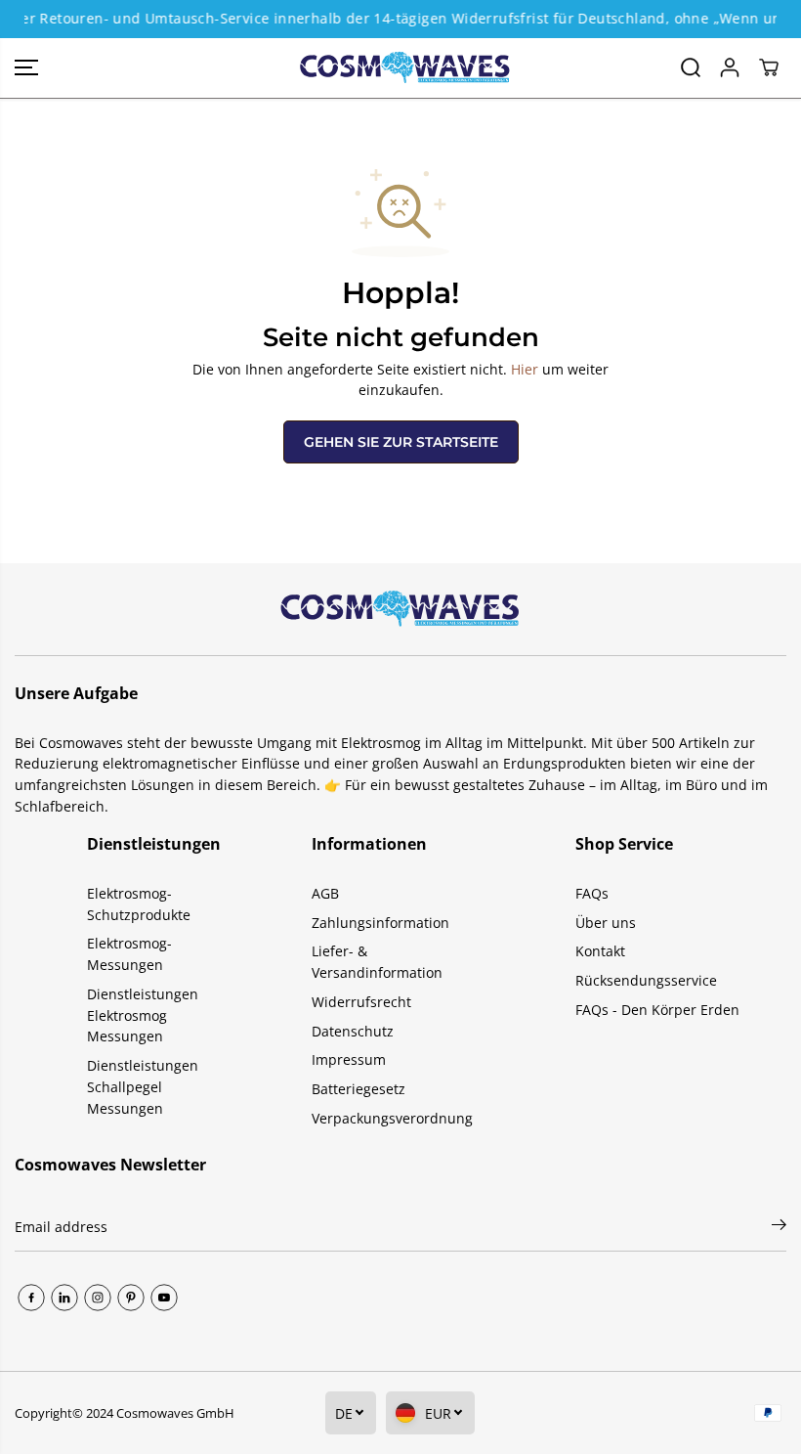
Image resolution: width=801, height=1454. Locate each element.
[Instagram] (97, 1297)
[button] (26, 68)
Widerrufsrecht (361, 1001)
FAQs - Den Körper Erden (657, 1009)
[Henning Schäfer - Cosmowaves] (395, 68)
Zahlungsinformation (380, 922)
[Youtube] (164, 1297)
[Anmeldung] (729, 67)
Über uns (605, 922)
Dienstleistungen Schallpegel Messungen (142, 1086)
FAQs (592, 893)
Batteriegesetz (358, 1088)
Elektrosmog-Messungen (129, 954)
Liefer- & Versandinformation (377, 962)
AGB (325, 893)
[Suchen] (690, 67)
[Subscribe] (779, 1227)
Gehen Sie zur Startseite (401, 442)
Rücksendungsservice (646, 980)
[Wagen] (768, 67)
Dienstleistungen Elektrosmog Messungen (142, 1015)
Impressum (349, 1059)
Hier (524, 369)
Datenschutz (353, 1031)
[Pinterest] (131, 1297)
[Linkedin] (64, 1297)
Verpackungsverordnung (392, 1118)
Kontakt (600, 951)
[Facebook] (31, 1297)
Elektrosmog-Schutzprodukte (138, 904)
